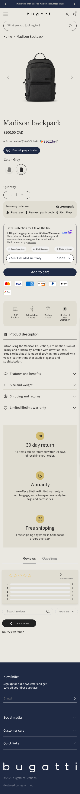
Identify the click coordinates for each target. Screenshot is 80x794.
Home (7, 36)
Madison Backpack (30, 36)
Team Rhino (26, 785)
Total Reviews (66, 578)
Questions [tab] (50, 558)
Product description (24, 334)
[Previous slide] (5, 4)
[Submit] (75, 698)
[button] (5, 14)
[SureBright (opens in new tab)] (67, 232)
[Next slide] (74, 4)
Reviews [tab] (29, 558)
